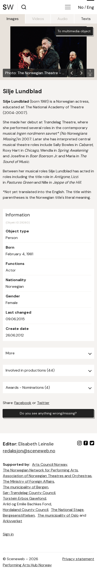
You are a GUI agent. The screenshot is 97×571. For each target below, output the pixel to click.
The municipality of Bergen (25, 487)
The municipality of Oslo (58, 515)
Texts (86, 18)
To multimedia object (74, 31)
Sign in (8, 534)
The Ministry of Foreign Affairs (28, 481)
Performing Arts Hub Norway (27, 565)
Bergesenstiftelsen (19, 515)
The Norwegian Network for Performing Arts (40, 470)
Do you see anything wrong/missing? (48, 413)
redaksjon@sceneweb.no (29, 451)
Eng (90, 7)
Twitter (43, 402)
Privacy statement (78, 558)
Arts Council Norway (49, 464)
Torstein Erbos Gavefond (24, 498)
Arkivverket (12, 520)
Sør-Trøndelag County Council (29, 492)
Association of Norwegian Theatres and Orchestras (47, 475)
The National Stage (67, 509)
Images (13, 18)
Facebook (22, 402)
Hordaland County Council (25, 509)
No (81, 7)
